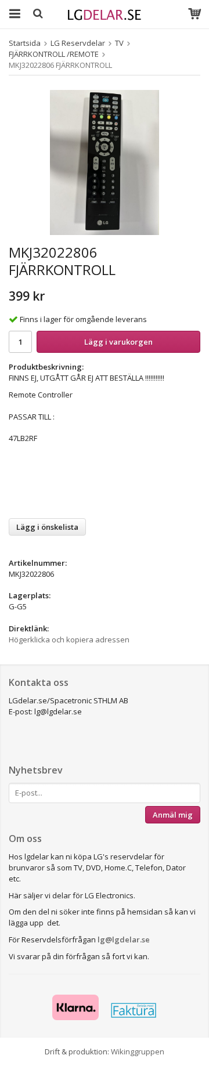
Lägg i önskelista (47, 527)
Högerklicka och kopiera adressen (69, 639)
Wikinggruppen (137, 1051)
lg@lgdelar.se (124, 939)
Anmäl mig (173, 815)
